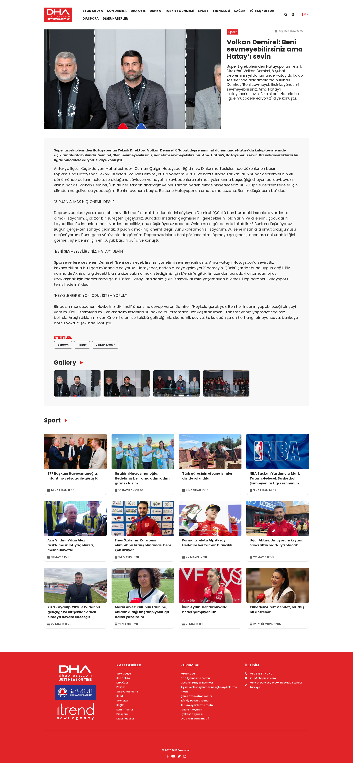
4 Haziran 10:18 (196, 490)
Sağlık (240, 11)
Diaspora (91, 18)
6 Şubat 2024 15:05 (290, 31)
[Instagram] (184, 756)
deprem (63, 345)
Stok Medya (93, 11)
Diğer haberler (115, 18)
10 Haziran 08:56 (131, 490)
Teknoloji (221, 11)
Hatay (82, 345)
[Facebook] (168, 756)
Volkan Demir (105, 345)
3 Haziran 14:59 (264, 490)
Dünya (155, 11)
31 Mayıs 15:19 (60, 557)
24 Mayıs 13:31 (128, 557)
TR (303, 14)
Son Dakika (117, 11)
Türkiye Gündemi (179, 11)
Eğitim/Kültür (262, 11)
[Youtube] (173, 756)
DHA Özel (138, 11)
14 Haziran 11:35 (62, 490)
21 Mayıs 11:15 (194, 624)
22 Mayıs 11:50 (263, 557)
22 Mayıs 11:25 (60, 624)
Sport (203, 11)
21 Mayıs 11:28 (128, 624)
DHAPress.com (181, 750)
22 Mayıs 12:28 (196, 557)
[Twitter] (179, 756)
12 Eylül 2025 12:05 (266, 624)
